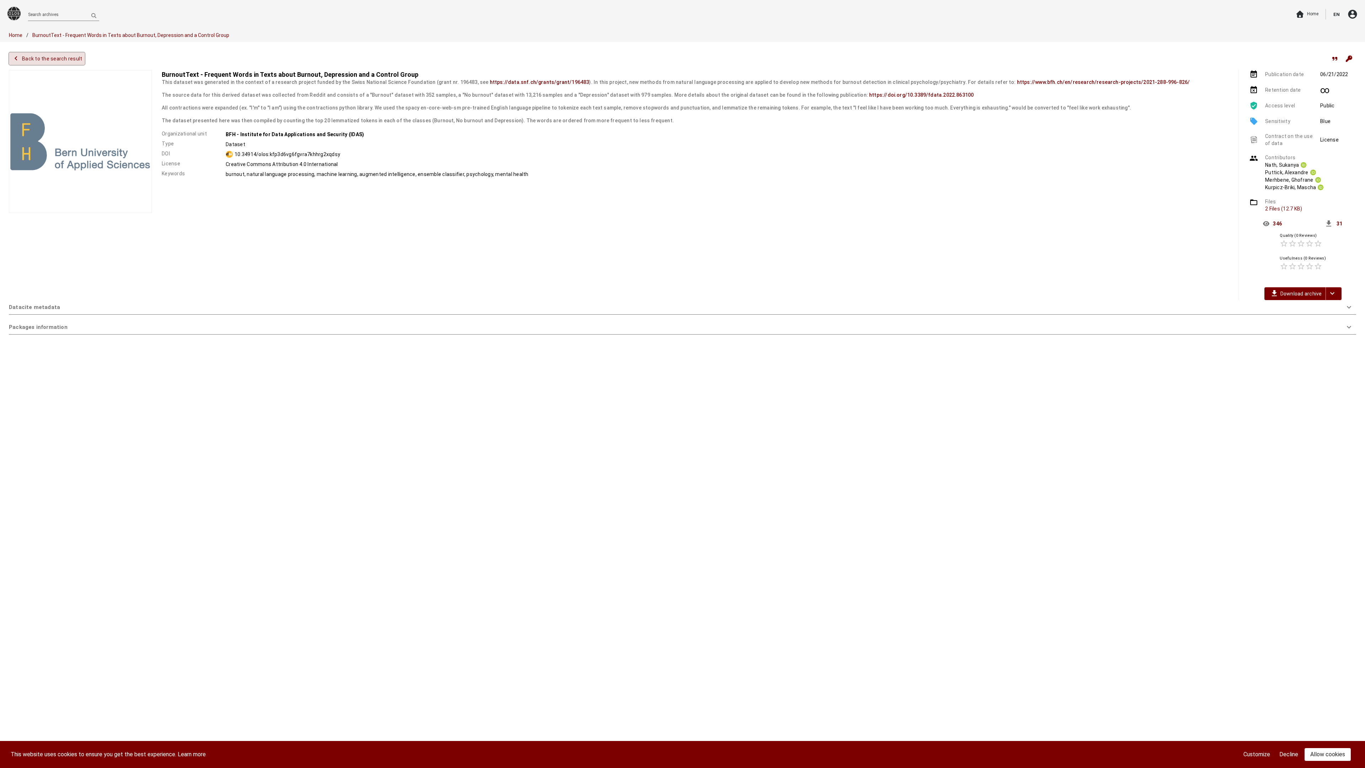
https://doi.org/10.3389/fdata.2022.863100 (921, 95)
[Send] (94, 15)
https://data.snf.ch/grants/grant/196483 (539, 82)
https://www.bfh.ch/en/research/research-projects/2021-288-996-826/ (1103, 82)
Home (16, 35)
